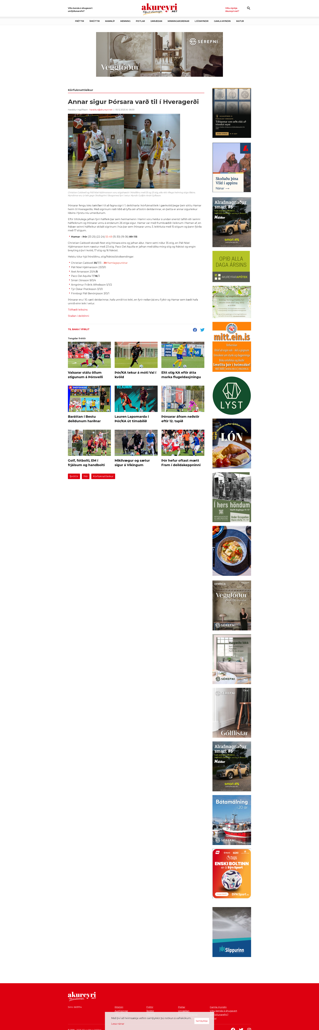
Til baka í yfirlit (78, 329)
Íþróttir (74, 476)
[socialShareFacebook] (195, 330)
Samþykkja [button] (202, 1021)
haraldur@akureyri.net (101, 110)
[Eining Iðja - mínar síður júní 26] (231, 347)
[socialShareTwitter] (202, 330)
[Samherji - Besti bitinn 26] (231, 551)
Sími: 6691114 (75, 1007)
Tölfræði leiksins (78, 309)
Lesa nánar (117, 1023)
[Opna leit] (248, 8)
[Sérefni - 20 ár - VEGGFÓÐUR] (159, 54)
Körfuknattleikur (103, 476)
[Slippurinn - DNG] (231, 932)
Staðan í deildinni (78, 315)
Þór (85, 476)
